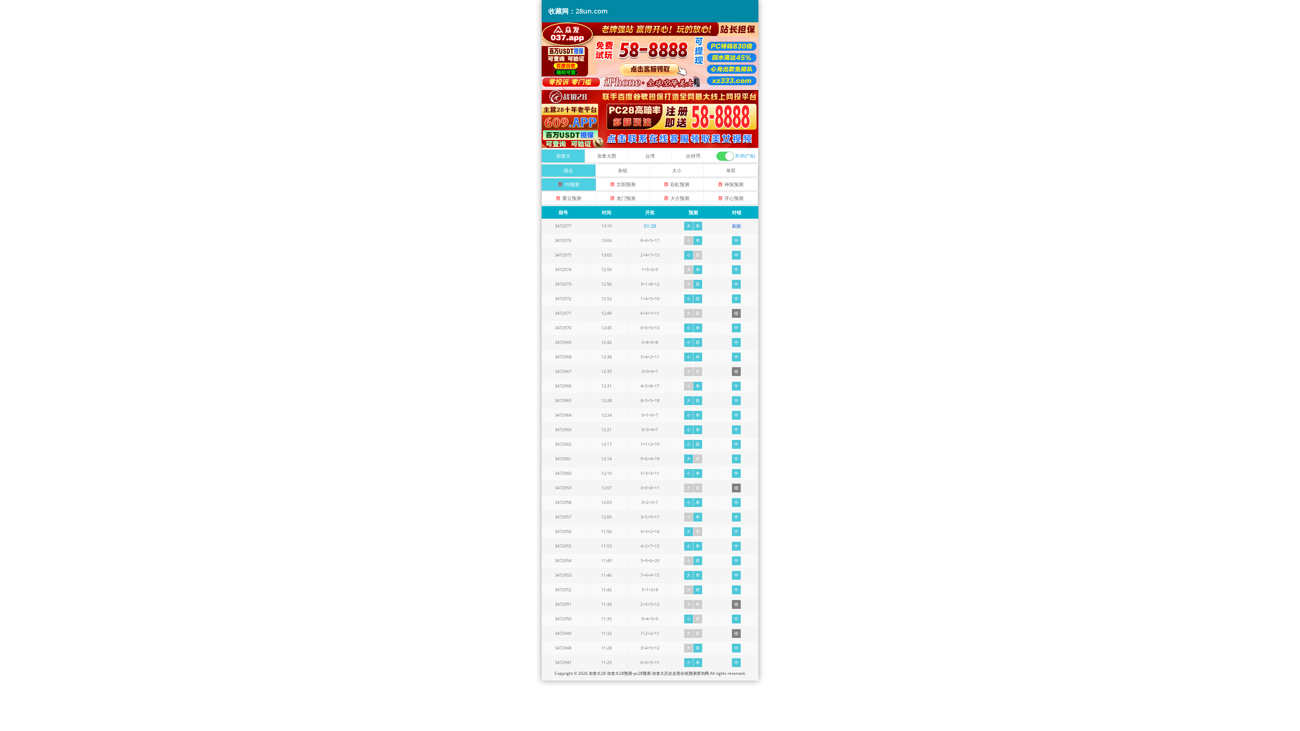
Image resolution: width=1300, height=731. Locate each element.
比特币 (693, 156)
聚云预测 (571, 198)
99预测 (571, 184)
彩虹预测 (679, 184)
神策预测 (733, 184)
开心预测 (733, 198)
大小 (676, 170)
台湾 (650, 156)
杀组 (622, 170)
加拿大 (563, 156)
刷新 (736, 226)
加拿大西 (606, 156)
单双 (731, 170)
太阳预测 (625, 184)
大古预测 (679, 198)
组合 (568, 170)
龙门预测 (625, 198)
